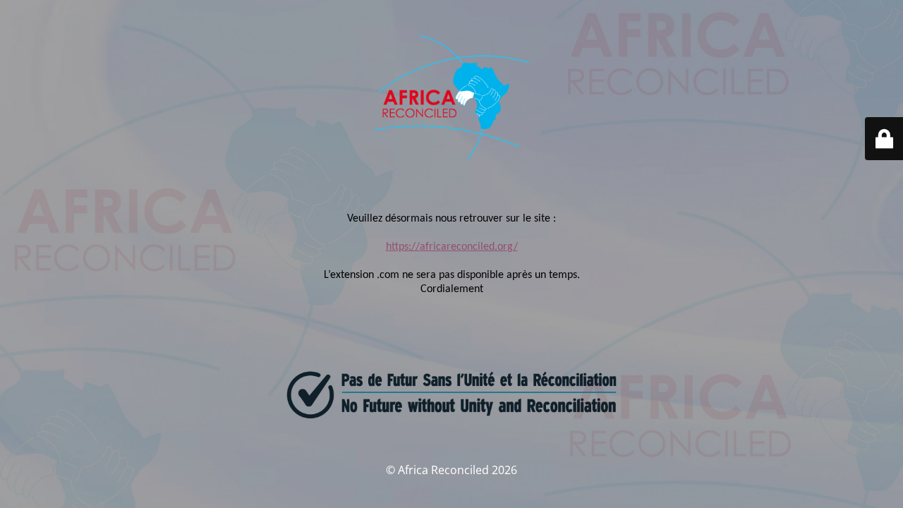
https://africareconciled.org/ (452, 247)
